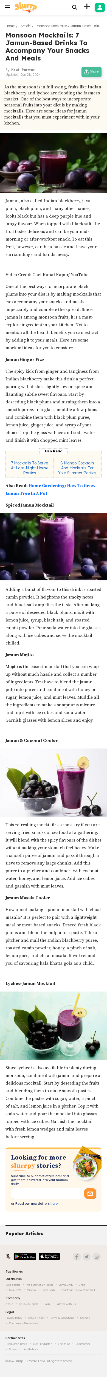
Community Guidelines (23, 1323)
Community (66, 1285)
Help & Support (28, 1304)
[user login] (100, 7)
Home (10, 26)
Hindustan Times (16, 1344)
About (9, 1304)
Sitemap (85, 1318)
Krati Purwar (23, 70)
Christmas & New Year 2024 (78, 1290)
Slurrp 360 (15, 1290)
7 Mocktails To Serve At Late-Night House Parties (29, 468)
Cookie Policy (36, 1318)
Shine (13, 1349)
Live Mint (63, 1344)
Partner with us (66, 1304)
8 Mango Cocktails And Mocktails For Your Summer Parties (77, 468)
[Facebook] (77, 1257)
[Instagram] (96, 1257)
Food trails (48, 1290)
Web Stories (13, 1285)
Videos (31, 1290)
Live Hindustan (42, 1344)
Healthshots (30, 1349)
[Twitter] (87, 1257)
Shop (82, 1285)
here (54, 1203)
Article (25, 26)
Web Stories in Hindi (39, 1285)
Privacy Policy (13, 1318)
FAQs (47, 1304)
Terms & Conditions (62, 1318)
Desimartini (82, 1344)
